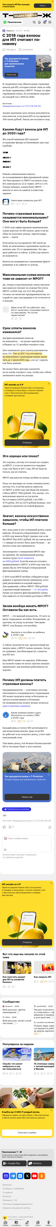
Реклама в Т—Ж (10, 1200)
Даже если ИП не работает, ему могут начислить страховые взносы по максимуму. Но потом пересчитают (30, 311)
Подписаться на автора (18, 809)
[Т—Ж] (27, 16)
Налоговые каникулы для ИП (26, 200)
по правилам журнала (13, 857)
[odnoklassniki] (41, 1176)
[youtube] (34, 1176)
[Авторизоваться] (44, 22)
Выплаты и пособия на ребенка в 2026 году (28, 633)
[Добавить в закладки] (20, 318)
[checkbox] (49, 22)
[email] (6, 1176)
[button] (53, 1)
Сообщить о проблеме (13, 1189)
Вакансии (7, 1185)
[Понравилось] (12, 318)
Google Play (14, 1163)
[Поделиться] (50, 49)
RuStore (37, 1163)
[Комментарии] (16, 318)
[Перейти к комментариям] (18, 1012)
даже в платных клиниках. (17, 706)
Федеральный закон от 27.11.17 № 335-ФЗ (22, 106)
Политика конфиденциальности (18, 1204)
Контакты (7, 1196)
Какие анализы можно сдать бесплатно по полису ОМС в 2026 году (26, 715)
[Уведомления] (39, 22)
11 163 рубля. (41, 589)
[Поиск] (34, 22)
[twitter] (27, 1176)
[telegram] (13, 1176)
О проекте (8, 1193)
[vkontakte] (20, 1176)
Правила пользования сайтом (16, 1208)
